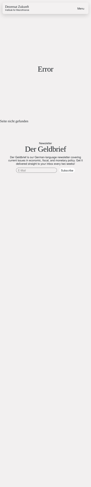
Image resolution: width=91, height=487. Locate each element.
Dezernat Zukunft (17, 8)
